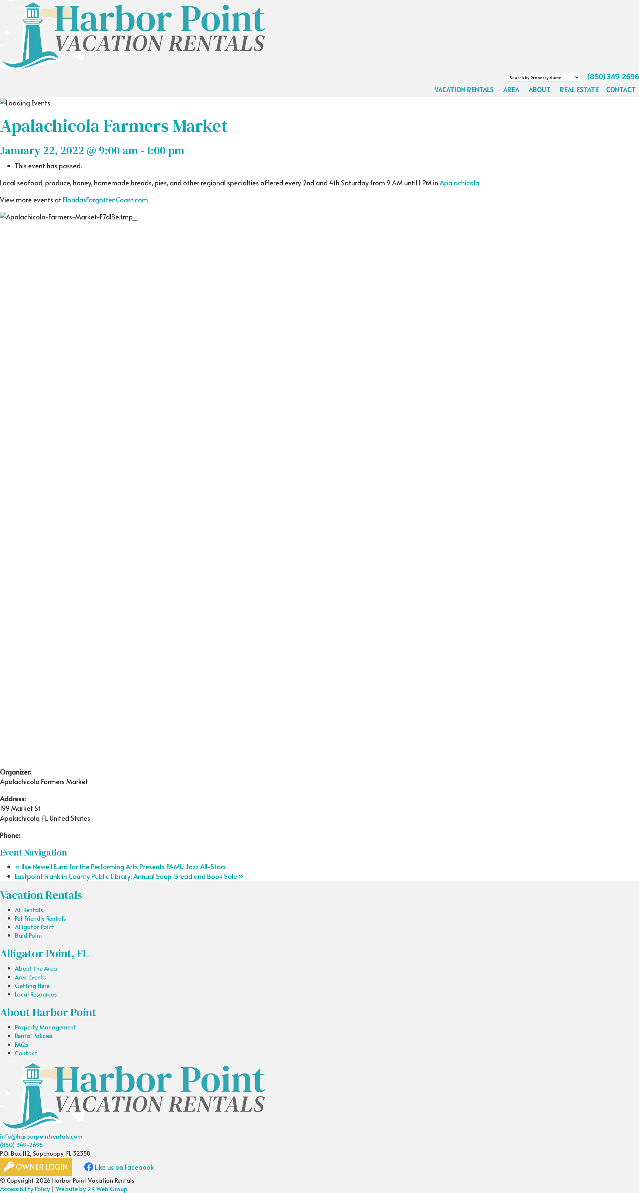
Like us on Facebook (123, 1167)
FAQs (21, 1044)
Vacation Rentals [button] (464, 89)
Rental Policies (34, 1035)
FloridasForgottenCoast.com (105, 199)
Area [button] (511, 89)
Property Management (45, 1027)
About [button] (539, 89)
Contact (620, 89)
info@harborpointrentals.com (41, 1136)
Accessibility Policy (25, 1188)
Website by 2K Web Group (92, 1188)
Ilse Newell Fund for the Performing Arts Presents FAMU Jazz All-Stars (120, 866)
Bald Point (29, 935)
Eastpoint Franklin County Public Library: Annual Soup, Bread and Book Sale (129, 876)
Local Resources (36, 994)
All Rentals (29, 909)
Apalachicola (459, 182)
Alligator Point (34, 927)
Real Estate (579, 89)
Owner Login (41, 1167)
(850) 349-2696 (613, 76)
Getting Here (32, 985)
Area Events (30, 977)
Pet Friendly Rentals (40, 918)
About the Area (36, 968)
